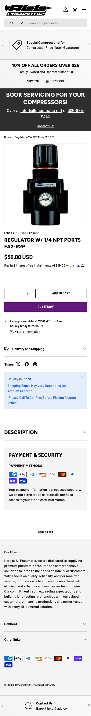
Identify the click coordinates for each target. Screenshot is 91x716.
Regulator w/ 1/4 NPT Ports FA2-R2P (34, 137)
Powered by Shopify (44, 684)
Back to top (45, 532)
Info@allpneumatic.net (41, 110)
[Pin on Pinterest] (35, 364)
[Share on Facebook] (26, 364)
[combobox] (45, 23)
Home (7, 137)
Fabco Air (10, 233)
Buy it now (46, 306)
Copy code (57, 81)
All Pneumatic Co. (22, 684)
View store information (25, 331)
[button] (75, 9)
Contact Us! (45, 126)
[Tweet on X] (18, 364)
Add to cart (61, 293)
